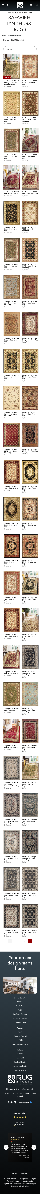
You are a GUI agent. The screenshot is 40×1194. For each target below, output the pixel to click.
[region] (20, 1147)
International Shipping (20, 1066)
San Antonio (28, 1089)
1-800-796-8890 (18, 1094)
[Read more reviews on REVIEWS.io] (20, 1125)
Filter (9, 49)
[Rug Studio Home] (20, 5)
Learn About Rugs (20, 1022)
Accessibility (23, 1173)
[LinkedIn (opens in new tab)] (12, 1102)
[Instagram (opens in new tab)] (9, 1102)
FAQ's (20, 1010)
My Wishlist (20, 1040)
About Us (20, 1002)
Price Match (20, 1058)
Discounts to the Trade (20, 1044)
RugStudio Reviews (20, 1014)
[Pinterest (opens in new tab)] (15, 1102)
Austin (18, 1089)
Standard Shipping (20, 1062)
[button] (3, 5)
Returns (20, 1054)
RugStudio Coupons (20, 1018)
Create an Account (20, 1036)
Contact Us (20, 1006)
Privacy (14, 1173)
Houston (9, 1089)
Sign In (20, 1032)
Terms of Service (20, 1070)
